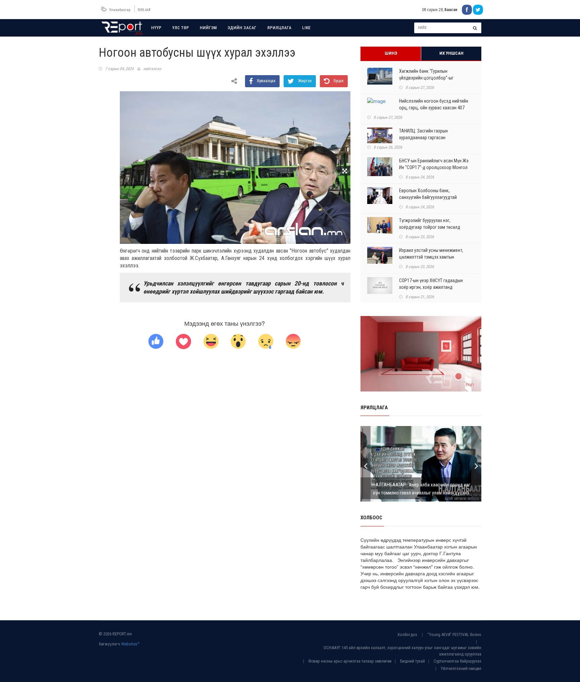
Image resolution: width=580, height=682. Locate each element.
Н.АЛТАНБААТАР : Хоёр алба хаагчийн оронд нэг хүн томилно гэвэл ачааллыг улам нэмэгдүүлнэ (421, 489)
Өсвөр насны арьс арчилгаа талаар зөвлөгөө (349, 661)
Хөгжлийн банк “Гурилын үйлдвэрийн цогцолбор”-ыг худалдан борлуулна (426, 77)
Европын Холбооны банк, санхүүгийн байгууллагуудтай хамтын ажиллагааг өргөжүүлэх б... (433, 197)
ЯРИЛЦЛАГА (279, 27)
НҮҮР (156, 27)
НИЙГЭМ (208, 27)
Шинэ (391, 53)
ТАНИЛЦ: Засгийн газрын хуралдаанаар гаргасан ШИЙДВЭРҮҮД (423, 137)
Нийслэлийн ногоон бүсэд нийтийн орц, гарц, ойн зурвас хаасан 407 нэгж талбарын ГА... (433, 107)
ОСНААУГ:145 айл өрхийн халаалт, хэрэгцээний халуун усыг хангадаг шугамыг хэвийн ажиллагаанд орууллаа (402, 651)
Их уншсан (451, 53)
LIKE (306, 27)
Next (476, 464)
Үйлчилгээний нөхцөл (461, 668)
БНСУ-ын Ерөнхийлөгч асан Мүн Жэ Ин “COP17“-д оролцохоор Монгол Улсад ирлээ (434, 167)
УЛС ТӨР (180, 27)
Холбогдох (407, 634)
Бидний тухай (412, 661)
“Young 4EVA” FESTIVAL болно (454, 634)
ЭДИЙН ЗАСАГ (242, 27)
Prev (365, 464)
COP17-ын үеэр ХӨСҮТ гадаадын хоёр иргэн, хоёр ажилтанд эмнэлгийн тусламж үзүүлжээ (431, 287)
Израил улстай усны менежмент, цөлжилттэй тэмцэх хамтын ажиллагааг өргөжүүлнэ (431, 257)
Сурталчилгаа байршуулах (457, 661)
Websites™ (130, 643)
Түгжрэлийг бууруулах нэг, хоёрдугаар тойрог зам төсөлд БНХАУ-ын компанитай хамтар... (431, 227)
